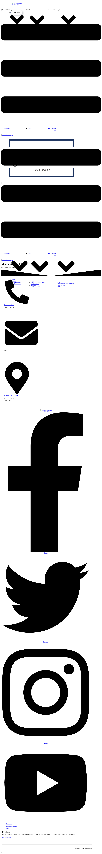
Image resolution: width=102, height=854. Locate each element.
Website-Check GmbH (11, 395)
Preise (5, 128)
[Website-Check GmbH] (17, 393)
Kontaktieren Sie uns (9, 305)
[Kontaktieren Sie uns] (17, 303)
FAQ (48, 9)
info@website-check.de (10, 353)
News (53, 9)
